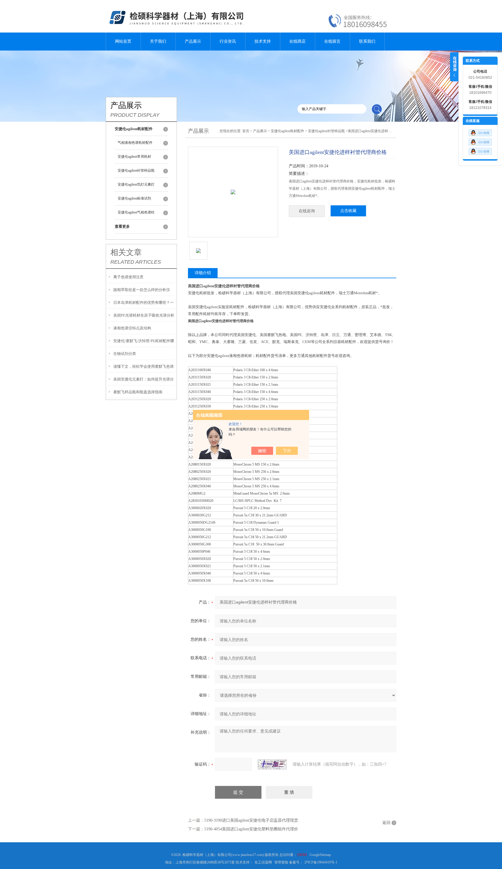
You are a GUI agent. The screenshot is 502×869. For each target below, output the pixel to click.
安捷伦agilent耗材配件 (287, 131)
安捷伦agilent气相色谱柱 (136, 212)
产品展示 (193, 41)
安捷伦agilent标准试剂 (134, 198)
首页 (245, 131)
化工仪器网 (263, 862)
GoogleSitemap (320, 855)
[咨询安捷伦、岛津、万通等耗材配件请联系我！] (480, 141)
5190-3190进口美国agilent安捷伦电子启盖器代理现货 (251, 820)
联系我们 (367, 41)
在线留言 (332, 41)
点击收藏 (348, 211)
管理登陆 (281, 862)
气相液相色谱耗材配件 (135, 143)
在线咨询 (307, 211)
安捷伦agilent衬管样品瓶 (136, 170)
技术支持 (262, 41)
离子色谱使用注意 (128, 277)
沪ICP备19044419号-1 (320, 862)
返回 (386, 822)
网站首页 (123, 41)
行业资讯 (228, 41)
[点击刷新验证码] (272, 764)
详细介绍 (203, 273)
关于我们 (158, 41)
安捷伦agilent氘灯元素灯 (136, 184)
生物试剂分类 (124, 353)
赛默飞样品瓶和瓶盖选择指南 (137, 392)
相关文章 (126, 252)
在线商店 (297, 41)
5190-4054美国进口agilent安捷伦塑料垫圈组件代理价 (251, 829)
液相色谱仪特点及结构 (132, 328)
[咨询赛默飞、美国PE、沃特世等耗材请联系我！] (480, 131)
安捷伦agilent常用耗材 (134, 157)
